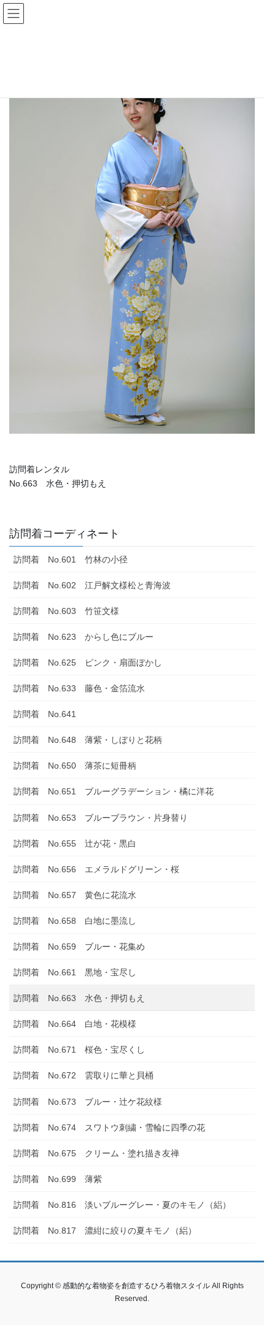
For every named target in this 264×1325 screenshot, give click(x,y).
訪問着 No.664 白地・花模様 (75, 1024)
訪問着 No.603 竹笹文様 (66, 611)
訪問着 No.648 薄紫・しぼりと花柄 (88, 740)
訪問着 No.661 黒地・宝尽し (75, 972)
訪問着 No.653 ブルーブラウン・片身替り (101, 818)
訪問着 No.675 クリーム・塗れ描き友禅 (96, 1153)
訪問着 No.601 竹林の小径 (71, 559)
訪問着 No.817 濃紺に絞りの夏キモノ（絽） (105, 1230)
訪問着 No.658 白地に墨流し (75, 921)
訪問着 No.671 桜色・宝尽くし (79, 1049)
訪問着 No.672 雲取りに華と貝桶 (83, 1075)
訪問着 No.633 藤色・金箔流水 (79, 688)
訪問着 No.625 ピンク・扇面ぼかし (88, 662)
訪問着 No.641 (45, 714)
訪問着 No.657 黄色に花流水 (75, 895)
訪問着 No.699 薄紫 (58, 1179)
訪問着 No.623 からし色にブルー (83, 637)
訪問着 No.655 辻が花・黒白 (75, 843)
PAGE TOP (245, 1274)
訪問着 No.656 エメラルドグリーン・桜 (96, 869)
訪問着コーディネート (64, 534)
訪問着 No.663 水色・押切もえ (79, 998)
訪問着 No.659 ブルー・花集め (79, 946)
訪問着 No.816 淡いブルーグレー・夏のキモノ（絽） (122, 1205)
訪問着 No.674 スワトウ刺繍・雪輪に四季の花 (109, 1127)
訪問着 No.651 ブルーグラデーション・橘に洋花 (114, 791)
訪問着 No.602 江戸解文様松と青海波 (92, 585)
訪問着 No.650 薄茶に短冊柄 (75, 765)
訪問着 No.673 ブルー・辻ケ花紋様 (88, 1102)
